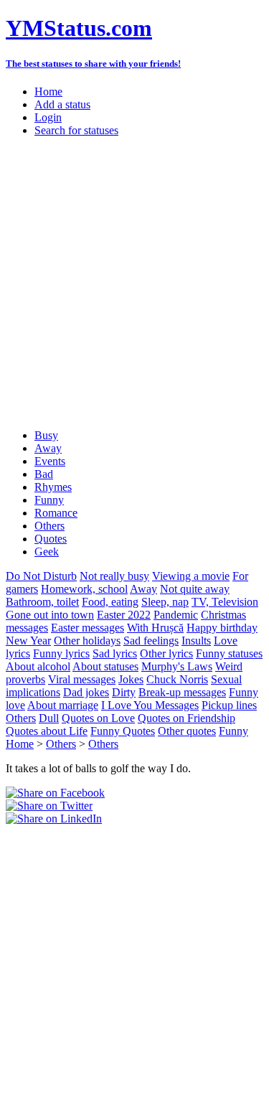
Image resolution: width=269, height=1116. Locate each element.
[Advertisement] (134, 283)
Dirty (124, 692)
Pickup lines (229, 705)
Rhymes (53, 487)
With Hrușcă (155, 628)
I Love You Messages (150, 705)
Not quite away (195, 589)
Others (49, 526)
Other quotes (187, 731)
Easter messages (87, 628)
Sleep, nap (165, 602)
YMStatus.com (79, 28)
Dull (49, 718)
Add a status (62, 104)
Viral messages (81, 679)
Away (48, 448)
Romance (55, 513)
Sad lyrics (115, 653)
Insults (196, 640)
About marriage (62, 705)
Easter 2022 (124, 615)
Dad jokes (86, 692)
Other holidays (87, 640)
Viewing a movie (191, 576)
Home (48, 91)
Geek (46, 551)
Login (48, 117)
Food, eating (110, 602)
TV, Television (225, 602)
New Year (28, 640)
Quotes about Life (47, 731)
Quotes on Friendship (186, 718)
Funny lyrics (61, 653)
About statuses (105, 666)
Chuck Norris (177, 679)
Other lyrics (166, 653)
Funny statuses (229, 653)
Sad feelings (151, 640)
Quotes (50, 539)
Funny (49, 500)
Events (49, 461)
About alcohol (38, 666)
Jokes (130, 679)
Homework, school (84, 589)
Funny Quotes (122, 731)
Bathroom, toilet (42, 602)
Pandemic (176, 615)
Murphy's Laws (176, 666)
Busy (46, 435)
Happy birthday (222, 628)
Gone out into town (50, 615)
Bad (43, 474)
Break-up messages (182, 692)
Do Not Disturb (41, 576)
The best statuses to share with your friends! (93, 63)
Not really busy (114, 576)
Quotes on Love (98, 718)
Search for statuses (76, 130)
